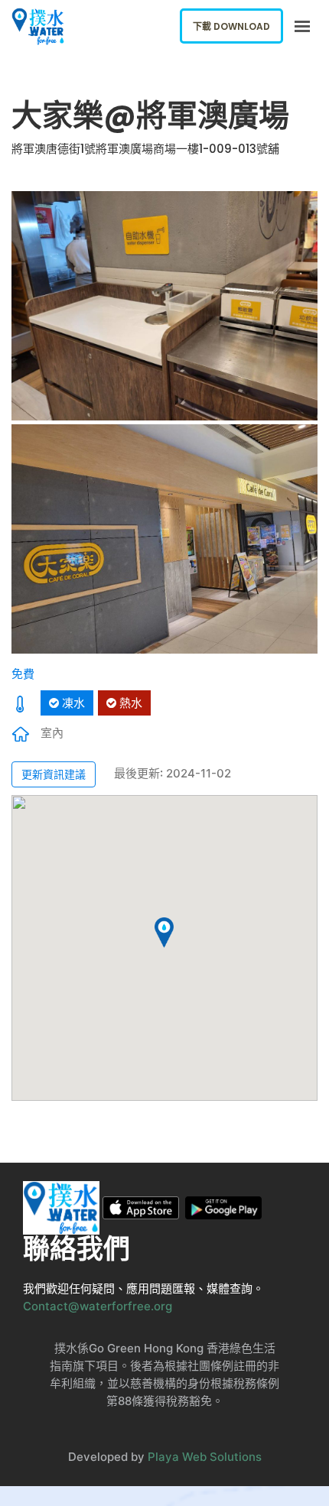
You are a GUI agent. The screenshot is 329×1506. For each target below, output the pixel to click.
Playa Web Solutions (205, 1456)
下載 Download (231, 26)
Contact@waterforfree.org (97, 1306)
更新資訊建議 (53, 774)
